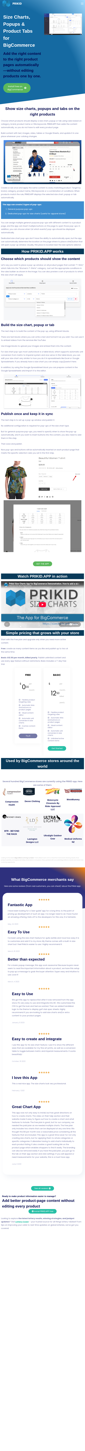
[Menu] (82, 3)
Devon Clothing (32, 801)
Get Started (57, 748)
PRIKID (17, 4)
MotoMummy (73, 799)
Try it (28, 736)
